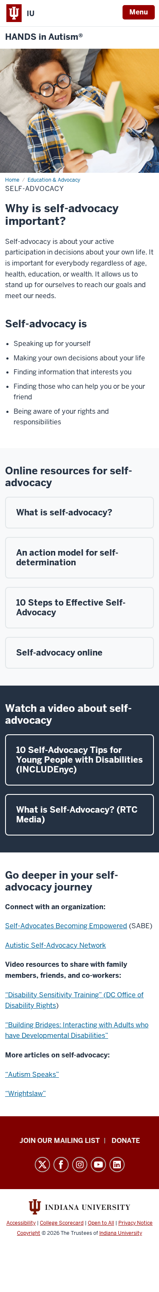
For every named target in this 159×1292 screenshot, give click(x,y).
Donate (126, 1140)
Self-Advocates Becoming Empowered (66, 925)
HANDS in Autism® (44, 37)
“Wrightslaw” (25, 1093)
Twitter (42, 1164)
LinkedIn (117, 1164)
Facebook (61, 1164)
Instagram (79, 1164)
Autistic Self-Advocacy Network (55, 945)
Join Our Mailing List (60, 1140)
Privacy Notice (135, 1223)
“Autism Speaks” (32, 1074)
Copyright (28, 1233)
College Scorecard (62, 1223)
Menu (138, 12)
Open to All (101, 1223)
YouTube (98, 1164)
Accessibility (21, 1223)
